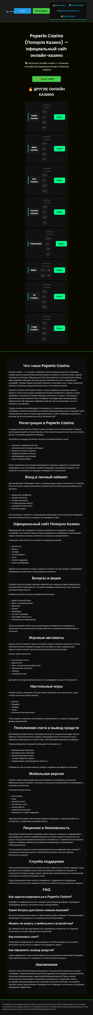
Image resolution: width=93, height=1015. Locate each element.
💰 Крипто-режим (68, 16)
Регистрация (41, 11)
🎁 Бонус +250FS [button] (46, 79)
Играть (59, 117)
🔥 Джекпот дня (59, 5)
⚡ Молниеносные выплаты (68, 11)
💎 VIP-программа (76, 5)
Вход (22, 11)
